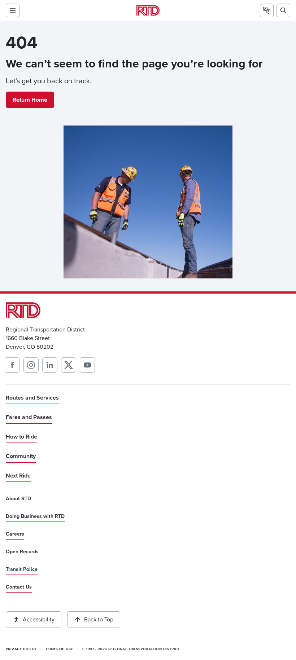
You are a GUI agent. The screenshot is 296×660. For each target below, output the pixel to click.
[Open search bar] (283, 10)
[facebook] (12, 365)
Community (21, 456)
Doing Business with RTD (35, 516)
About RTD (18, 498)
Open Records (22, 551)
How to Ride (21, 436)
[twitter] (68, 365)
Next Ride (18, 475)
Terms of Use (59, 649)
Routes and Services (32, 397)
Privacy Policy (21, 649)
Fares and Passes (29, 417)
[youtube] (87, 365)
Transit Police (22, 569)
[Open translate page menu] (267, 10)
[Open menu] (12, 10)
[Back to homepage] (148, 10)
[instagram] (31, 365)
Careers (15, 534)
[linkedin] (49, 365)
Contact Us (19, 587)
